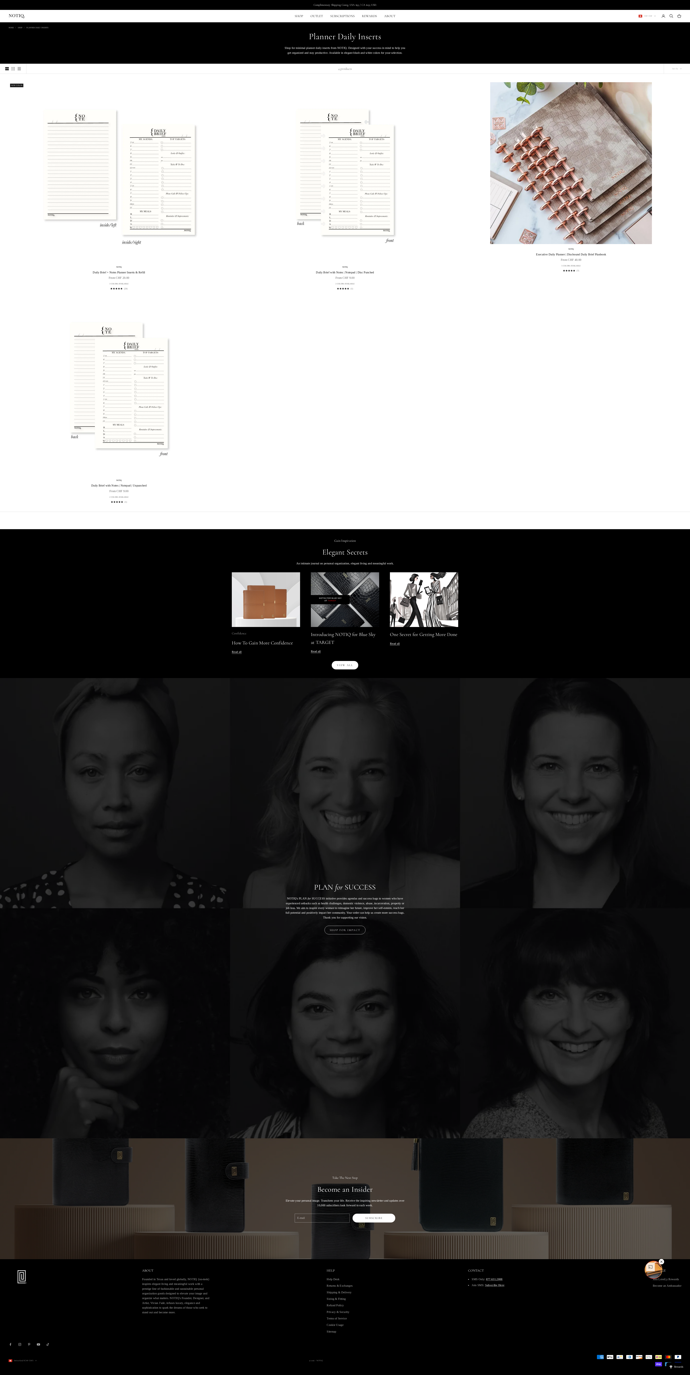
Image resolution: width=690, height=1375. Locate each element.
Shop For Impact (345, 930)
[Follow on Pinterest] (29, 1344)
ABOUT (389, 16)
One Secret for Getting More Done (423, 634)
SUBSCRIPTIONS (342, 16)
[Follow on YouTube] (38, 1344)
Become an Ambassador (667, 1285)
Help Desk (333, 1279)
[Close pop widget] (661, 1261)
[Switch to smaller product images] (13, 69)
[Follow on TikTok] (48, 1344)
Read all (237, 651)
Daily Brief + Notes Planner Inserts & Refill (119, 272)
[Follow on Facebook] (10, 1344)
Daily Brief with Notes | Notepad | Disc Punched (345, 272)
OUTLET (316, 16)
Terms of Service (337, 1318)
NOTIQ (119, 267)
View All (345, 665)
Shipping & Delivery (339, 1292)
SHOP (299, 16)
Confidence (239, 633)
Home (11, 28)
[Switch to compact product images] (19, 69)
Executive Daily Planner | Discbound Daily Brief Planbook (571, 254)
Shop (20, 28)
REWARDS (369, 16)
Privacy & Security (338, 1311)
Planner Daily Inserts (37, 28)
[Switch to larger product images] (7, 69)
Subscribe (374, 1218)
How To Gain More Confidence (262, 643)
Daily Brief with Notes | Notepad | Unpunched (119, 485)
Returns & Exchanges (340, 1285)
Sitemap (331, 1331)
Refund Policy (335, 1305)
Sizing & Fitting (336, 1298)
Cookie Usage (335, 1324)
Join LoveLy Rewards (666, 1279)
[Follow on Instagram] (20, 1344)
